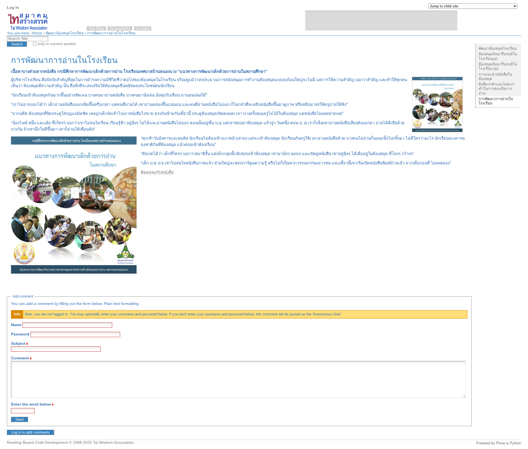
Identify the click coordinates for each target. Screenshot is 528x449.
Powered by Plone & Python (498, 443)
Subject (18, 343)
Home (37, 33)
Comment (20, 358)
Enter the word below (31, 404)
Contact (142, 28)
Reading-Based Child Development (37, 442)
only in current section (57, 44)
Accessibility (119, 28)
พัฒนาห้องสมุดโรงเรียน (65, 33)
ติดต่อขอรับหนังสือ (157, 172)
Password (20, 334)
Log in (13, 7)
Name (16, 325)
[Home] (515, 19)
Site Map (96, 28)
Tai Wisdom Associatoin (113, 442)
